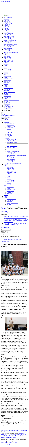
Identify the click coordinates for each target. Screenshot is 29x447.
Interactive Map (7, 76)
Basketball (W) (7, 58)
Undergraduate (7, 27)
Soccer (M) (6, 64)
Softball (5, 66)
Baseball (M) (7, 56)
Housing (6, 25)
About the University (8, 88)
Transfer (5, 31)
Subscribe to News (5, 212)
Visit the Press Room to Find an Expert (13, 239)
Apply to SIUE (7, 20)
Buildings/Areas (7, 80)
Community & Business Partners (11, 100)
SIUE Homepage (8, 17)
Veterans (6, 101)
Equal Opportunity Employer (13, 435)
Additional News (5, 241)
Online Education (8, 34)
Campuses (6, 93)
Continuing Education (9, 36)
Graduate (6, 28)
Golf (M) (6, 62)
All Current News (5, 227)
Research (6, 84)
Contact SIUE (4, 434)
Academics (6, 32)
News (4, 208)
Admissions (6, 19)
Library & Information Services (11, 52)
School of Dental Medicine (10, 42)
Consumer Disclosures (20, 434)
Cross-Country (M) (8, 60)
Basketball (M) (7, 57)
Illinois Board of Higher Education (9, 442)
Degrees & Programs (8, 33)
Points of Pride (7, 89)
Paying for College (8, 23)
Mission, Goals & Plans (9, 92)
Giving (5, 85)
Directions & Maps (8, 78)
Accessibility (22, 433)
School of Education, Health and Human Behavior (10, 45)
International (6, 29)
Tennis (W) (6, 68)
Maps (5, 74)
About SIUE (7, 86)
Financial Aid (7, 24)
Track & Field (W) (8, 70)
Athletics (6, 54)
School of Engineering (9, 46)
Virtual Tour (6, 82)
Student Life (6, 53)
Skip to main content (5, 1)
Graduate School (7, 50)
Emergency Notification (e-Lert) (8, 437)
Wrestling (6, 73)
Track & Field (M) (8, 69)
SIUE (6, 433)
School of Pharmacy (8, 49)
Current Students (7, 96)
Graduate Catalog (8, 38)
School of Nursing (8, 48)
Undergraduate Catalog (9, 37)
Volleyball (6, 72)
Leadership (6, 90)
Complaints (3, 435)
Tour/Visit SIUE (10, 192)
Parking (5, 77)
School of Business (8, 41)
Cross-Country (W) (8, 61)
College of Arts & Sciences (10, 40)
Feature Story (4, 211)
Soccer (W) (6, 65)
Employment (23, 435)
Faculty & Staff (7, 97)
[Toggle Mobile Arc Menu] (4, 118)
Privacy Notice (11, 434)
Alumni (5, 98)
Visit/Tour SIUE (7, 21)
